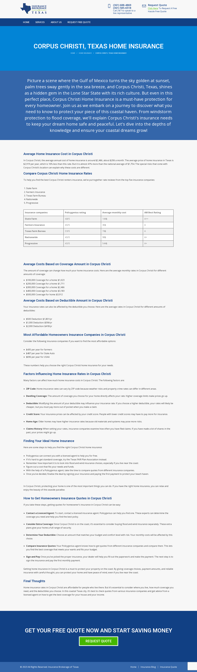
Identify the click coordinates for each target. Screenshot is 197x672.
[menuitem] (26, 22)
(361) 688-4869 (122, 5)
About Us (56, 22)
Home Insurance (85, 53)
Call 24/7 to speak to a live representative (124, 12)
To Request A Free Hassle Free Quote (162, 10)
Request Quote (157, 5)
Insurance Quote (168, 667)
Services (40, 22)
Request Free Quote (79, 22)
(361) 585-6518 (122, 8)
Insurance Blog (148, 667)
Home (26, 22)
